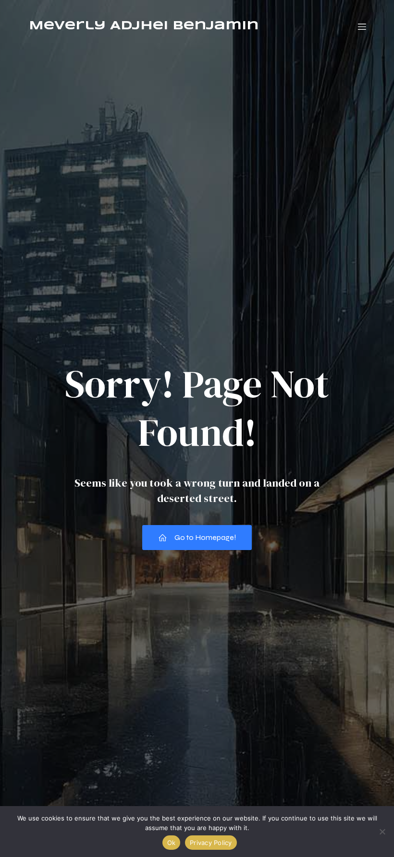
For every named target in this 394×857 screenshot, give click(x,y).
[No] (382, 831)
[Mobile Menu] (362, 26)
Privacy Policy (211, 842)
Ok (171, 842)
